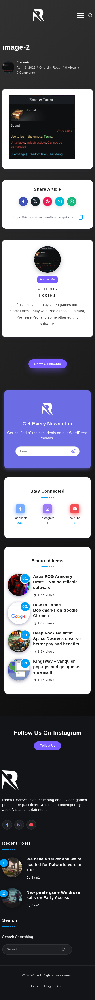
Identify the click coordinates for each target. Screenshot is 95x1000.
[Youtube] (75, 514)
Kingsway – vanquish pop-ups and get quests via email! (56, 666)
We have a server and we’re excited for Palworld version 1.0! (55, 864)
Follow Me (47, 279)
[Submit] (64, 949)
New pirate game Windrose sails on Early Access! (53, 895)
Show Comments (47, 364)
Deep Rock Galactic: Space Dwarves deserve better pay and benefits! (57, 638)
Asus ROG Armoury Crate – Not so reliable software (55, 582)
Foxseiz (23, 62)
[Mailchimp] (73, 451)
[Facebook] (20, 514)
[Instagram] (47, 514)
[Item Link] (19, 585)
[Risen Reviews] (38, 15)
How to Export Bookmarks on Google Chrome (55, 610)
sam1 (35, 877)
